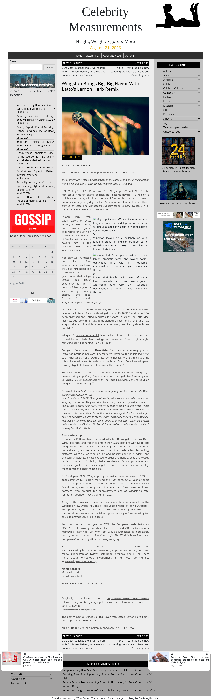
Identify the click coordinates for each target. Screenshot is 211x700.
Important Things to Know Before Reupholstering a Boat (95, 690)
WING (138, 191)
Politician (168, 114)
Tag (165, 123)
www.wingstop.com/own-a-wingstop (120, 550)
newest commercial (87, 335)
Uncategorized (171, 131)
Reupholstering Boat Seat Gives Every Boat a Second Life (95, 670)
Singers (167, 118)
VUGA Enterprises (20, 91)
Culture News (112, 55)
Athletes (168, 79)
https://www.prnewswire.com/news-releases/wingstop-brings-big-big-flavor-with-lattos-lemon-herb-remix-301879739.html (105, 602)
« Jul (31, 292)
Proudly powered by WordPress (70, 698)
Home (78, 55)
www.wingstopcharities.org (81, 561)
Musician (168, 105)
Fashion (167, 97)
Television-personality (175, 127)
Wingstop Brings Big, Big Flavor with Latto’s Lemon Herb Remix (111, 617)
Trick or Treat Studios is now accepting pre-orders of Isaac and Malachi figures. (129, 71)
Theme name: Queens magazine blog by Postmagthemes (124, 698)
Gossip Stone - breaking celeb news (30, 236)
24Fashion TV (170, 168)
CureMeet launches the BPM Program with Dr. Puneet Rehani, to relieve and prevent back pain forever (84, 71)
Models (167, 101)
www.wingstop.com (80, 550)
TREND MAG (90, 620)
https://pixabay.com (88, 610)
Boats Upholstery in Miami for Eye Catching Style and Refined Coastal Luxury (35, 186)
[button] (120, 224)
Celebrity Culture (173, 88)
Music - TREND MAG (73, 172)
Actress (167, 75)
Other (166, 110)
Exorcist (164, 203)
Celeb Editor (86, 165)
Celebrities (93, 55)
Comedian (169, 92)
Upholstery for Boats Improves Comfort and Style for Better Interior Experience (35, 171)
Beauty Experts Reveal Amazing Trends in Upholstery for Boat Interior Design (35, 130)
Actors (130, 55)
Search (14, 61)
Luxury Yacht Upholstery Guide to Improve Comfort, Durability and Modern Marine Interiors (35, 156)
